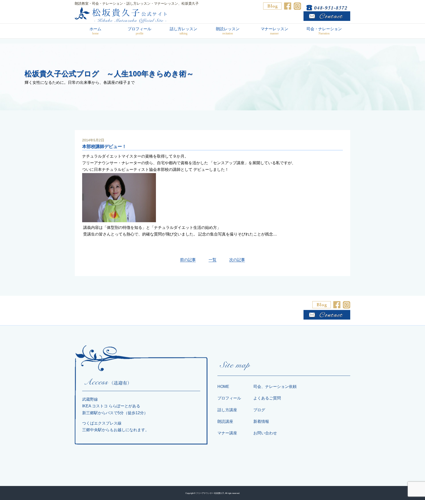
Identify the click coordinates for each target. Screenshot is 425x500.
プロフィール (139, 31)
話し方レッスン (183, 31)
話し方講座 (227, 410)
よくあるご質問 (267, 398)
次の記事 (237, 260)
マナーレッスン (274, 31)
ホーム (95, 31)
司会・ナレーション (324, 31)
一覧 (212, 260)
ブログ (259, 410)
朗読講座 (225, 421)
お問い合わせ (265, 433)
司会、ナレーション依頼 (275, 386)
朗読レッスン (228, 31)
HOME (223, 386)
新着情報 (261, 421)
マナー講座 (227, 433)
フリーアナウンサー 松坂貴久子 (210, 493)
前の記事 (188, 260)
